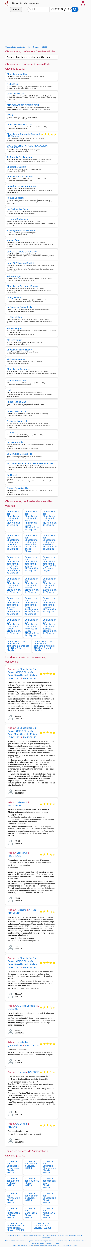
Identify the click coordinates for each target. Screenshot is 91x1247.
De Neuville (12, 475)
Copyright (72, 1235)
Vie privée (60, 1235)
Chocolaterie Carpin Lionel (20, 177)
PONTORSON (32, 1045)
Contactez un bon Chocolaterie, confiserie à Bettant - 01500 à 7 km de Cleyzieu (32, 585)
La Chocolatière (15, 317)
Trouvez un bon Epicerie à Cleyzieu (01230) (13, 1181)
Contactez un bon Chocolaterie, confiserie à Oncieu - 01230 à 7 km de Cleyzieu (14, 585)
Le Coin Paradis (15, 442)
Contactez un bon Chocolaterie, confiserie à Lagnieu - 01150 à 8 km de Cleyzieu (49, 605)
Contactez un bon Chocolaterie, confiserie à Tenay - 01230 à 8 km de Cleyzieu (14, 626)
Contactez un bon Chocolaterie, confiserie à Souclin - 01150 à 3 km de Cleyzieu (14, 518)
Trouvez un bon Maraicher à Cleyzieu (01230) (31, 1213)
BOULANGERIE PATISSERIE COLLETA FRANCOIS (27, 146)
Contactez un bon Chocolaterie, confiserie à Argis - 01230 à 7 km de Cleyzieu (49, 564)
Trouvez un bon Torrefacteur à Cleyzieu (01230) (42, 1225)
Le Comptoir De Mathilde (19, 307)
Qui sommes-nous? (14, 1235)
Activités (16, 9)
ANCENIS (13, 1127)
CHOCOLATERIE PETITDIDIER (23, 105)
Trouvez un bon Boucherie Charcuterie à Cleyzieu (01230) (49, 1167)
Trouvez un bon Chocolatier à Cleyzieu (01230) (49, 1198)
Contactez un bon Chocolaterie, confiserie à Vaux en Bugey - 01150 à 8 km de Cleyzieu (14, 606)
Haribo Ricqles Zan (16, 402)
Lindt (9, 390)
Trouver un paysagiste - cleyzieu (44, 1241)
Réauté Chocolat (15, 198)
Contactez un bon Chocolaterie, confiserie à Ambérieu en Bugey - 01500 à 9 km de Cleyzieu (32, 628)
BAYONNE (33, 1072)
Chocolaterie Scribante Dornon (22, 286)
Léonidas (21, 1072)
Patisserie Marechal (17, 421)
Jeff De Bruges (14, 328)
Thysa (10, 115)
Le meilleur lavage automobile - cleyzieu (68, 1241)
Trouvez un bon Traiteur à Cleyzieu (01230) (31, 1164)
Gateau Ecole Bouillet (18, 488)
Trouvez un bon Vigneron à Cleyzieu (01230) (31, 1196)
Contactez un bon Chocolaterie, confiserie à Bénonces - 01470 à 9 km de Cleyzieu (18, 646)
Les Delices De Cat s (17, 209)
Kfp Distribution (14, 340)
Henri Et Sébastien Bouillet (20, 263)
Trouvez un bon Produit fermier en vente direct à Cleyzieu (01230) (16, 1226)
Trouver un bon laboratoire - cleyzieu (47, 1245)
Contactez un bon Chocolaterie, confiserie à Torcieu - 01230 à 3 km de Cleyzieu (50, 518)
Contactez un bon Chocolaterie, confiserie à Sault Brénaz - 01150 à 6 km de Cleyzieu (31, 543)
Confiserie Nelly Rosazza (19, 124)
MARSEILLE (29, 678)
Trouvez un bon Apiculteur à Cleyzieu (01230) (49, 1213)
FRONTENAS (14, 805)
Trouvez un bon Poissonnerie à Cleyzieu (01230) (13, 1213)
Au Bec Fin (21, 1124)
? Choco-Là (12, 84)
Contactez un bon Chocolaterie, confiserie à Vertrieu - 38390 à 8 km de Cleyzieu (50, 585)
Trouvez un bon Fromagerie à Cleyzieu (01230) (13, 1198)
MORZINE (13, 1009)
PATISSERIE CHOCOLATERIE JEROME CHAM (31, 463)
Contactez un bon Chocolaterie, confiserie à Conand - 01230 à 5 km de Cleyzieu (14, 542)
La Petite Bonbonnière (18, 219)
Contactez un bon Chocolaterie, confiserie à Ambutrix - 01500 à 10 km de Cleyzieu (45, 646)
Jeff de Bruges (14, 276)
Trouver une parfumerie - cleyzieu (23, 1245)
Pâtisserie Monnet (16, 359)
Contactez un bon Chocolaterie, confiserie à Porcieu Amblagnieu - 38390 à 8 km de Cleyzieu (32, 606)
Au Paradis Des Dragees (19, 157)
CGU (66, 1235)
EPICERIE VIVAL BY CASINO (22, 252)
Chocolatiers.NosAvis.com (25, 3)
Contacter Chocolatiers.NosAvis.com (33, 1235)
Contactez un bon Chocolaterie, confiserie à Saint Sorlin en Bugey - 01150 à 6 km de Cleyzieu (14, 565)
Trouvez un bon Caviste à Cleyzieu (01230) (32, 1181)
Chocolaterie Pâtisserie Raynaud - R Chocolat (23, 135)
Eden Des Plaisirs (16, 94)
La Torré (11, 433)
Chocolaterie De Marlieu (19, 369)
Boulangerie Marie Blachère (21, 230)
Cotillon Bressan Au (17, 411)
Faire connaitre (51, 1235)
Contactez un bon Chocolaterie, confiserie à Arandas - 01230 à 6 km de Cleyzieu (50, 542)
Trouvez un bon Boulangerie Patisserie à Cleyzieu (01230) (13, 1167)
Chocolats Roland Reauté (20, 350)
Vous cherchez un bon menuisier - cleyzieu (19, 1241)
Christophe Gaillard (16, 167)
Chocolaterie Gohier (17, 74)
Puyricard (21, 910)
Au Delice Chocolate (26, 1006)
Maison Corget (14, 240)
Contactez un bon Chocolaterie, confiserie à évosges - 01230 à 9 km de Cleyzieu (50, 626)
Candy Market (14, 298)
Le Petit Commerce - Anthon (21, 186)
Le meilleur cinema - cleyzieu (69, 1245)
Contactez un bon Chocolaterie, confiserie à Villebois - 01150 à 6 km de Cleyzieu (32, 564)
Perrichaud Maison (16, 380)
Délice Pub (22, 802)
